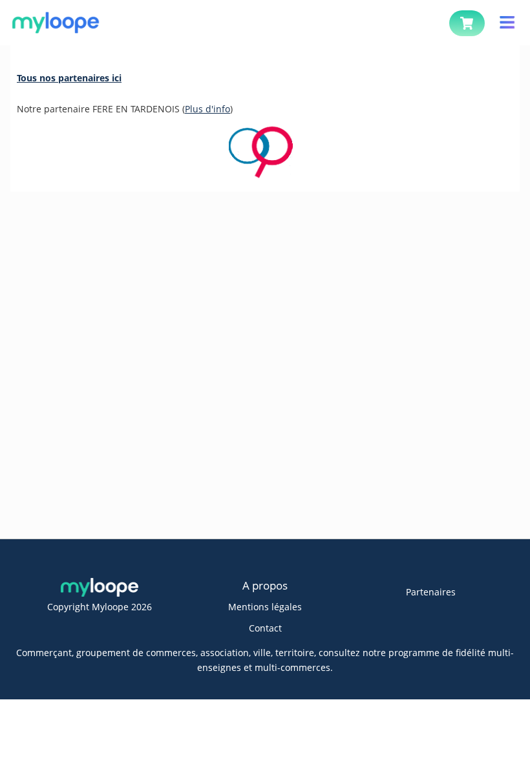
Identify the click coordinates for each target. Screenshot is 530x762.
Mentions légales (265, 607)
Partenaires (431, 592)
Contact (265, 628)
